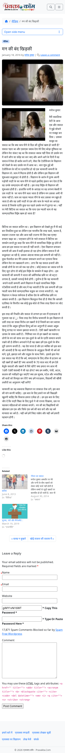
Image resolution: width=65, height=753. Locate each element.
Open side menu (14, 32)
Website (7, 596)
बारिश (4, 490)
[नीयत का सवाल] (45, 487)
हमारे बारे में (7, 732)
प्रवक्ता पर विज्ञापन (11, 739)
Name (6, 572)
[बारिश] (15, 481)
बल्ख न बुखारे (19, 538)
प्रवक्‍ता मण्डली (22, 732)
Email (5, 584)
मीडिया (15, 21)
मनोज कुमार (29, 54)
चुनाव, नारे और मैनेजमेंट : (12, 520)
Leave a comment (50, 54)
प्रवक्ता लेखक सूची (41, 732)
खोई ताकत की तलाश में (41, 538)
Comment (8, 640)
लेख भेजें (27, 739)
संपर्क (36, 739)
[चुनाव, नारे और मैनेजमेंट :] (15, 511)
